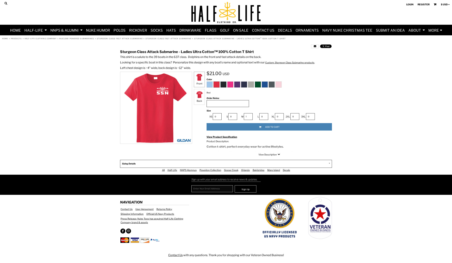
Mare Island (273, 170)
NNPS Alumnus (188, 170)
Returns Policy (164, 209)
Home (5, 38)
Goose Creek (231, 170)
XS (210, 116)
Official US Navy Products (160, 213)
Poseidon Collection (210, 170)
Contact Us (127, 209)
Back (199, 100)
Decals (286, 170)
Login (410, 4)
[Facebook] (122, 231)
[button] (36, 30)
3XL (303, 116)
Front (199, 83)
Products (16, 38)
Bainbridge (258, 170)
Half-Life (172, 170)
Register (424, 4)
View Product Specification (222, 136)
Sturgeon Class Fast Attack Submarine (120, 38)
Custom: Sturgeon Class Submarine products (289, 62)
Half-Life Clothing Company (41, 38)
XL (273, 116)
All (163, 170)
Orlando (245, 170)
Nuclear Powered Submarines (76, 38)
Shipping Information (132, 213)
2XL (288, 116)
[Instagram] (128, 231)
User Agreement (144, 209)
